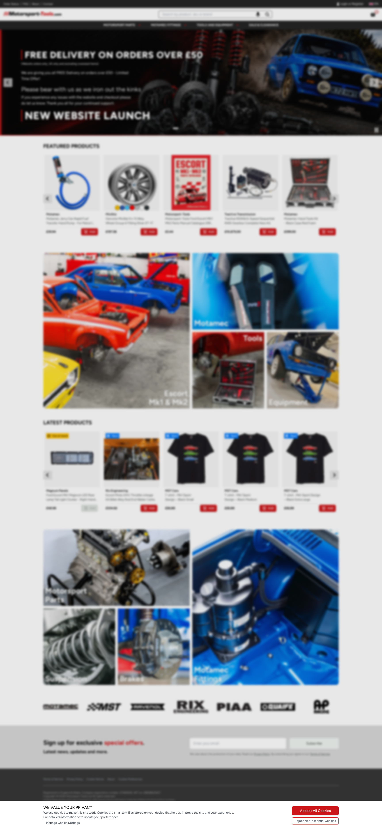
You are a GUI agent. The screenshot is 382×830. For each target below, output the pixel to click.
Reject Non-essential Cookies (315, 821)
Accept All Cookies (315, 811)
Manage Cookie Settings (63, 823)
